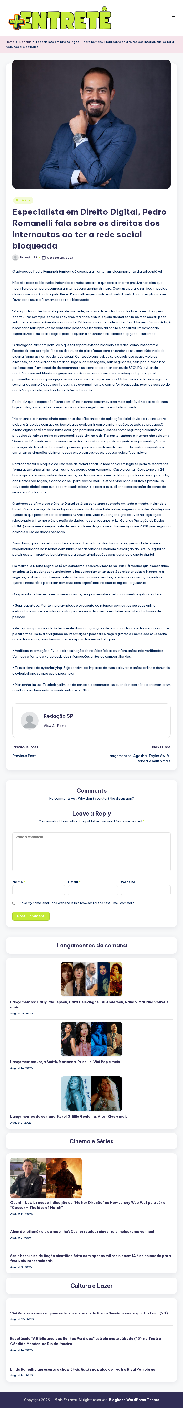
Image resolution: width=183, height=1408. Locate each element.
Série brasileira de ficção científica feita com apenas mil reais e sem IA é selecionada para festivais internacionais (90, 1258)
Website (128, 882)
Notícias (23, 200)
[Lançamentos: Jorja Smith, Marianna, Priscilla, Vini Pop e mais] (91, 1039)
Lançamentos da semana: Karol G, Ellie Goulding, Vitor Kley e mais (68, 1116)
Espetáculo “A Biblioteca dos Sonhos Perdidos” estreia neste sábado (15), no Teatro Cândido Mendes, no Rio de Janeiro (85, 1341)
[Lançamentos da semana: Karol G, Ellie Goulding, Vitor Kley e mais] (91, 1093)
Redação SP (58, 716)
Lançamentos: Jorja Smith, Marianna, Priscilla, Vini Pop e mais (65, 1062)
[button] (55, 725)
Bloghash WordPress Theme (134, 1400)
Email (74, 882)
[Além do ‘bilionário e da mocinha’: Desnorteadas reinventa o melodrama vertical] (91, 1224)
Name (18, 882)
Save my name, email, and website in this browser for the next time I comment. (77, 903)
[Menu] (174, 17)
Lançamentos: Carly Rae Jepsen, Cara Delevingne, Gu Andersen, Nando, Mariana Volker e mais (89, 1004)
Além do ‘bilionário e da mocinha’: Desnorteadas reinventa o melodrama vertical (82, 1232)
